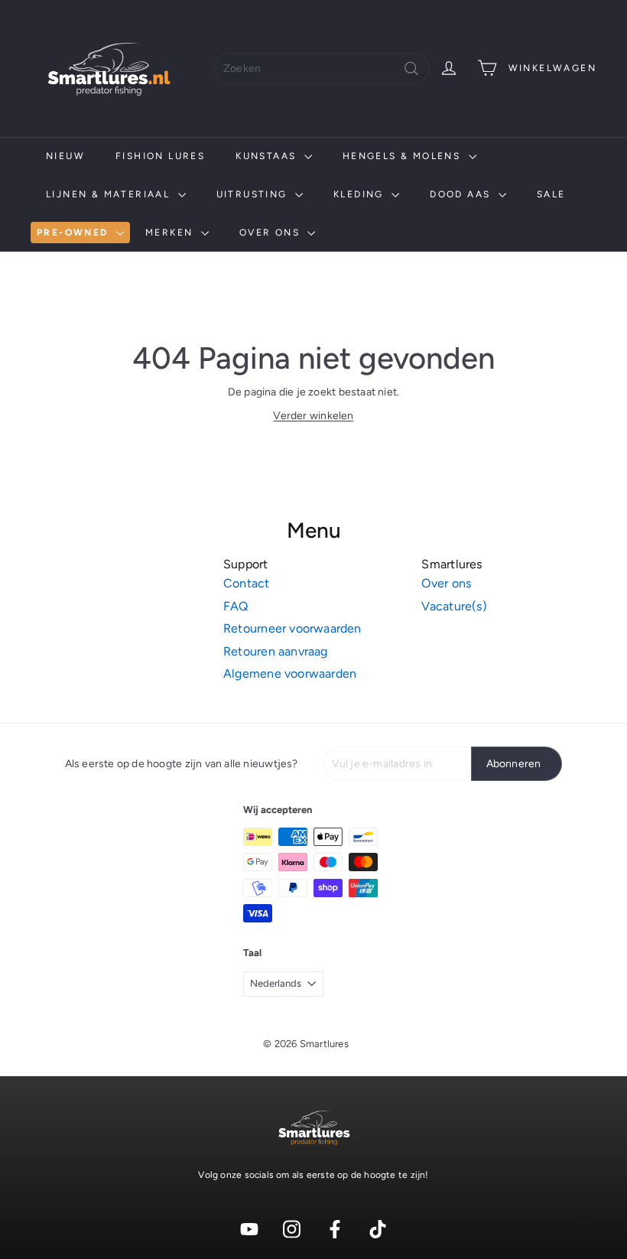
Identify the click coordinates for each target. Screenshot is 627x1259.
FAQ (236, 606)
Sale (551, 194)
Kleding (360, 194)
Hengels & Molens (404, 156)
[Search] (411, 68)
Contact (246, 583)
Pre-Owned (74, 232)
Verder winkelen (313, 415)
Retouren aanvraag (275, 651)
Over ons (271, 232)
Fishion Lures (160, 156)
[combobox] (322, 68)
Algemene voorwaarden (289, 673)
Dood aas (462, 194)
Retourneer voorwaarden (292, 628)
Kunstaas (268, 156)
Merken (171, 232)
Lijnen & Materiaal (110, 194)
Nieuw (65, 156)
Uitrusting (253, 194)
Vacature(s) (453, 606)
